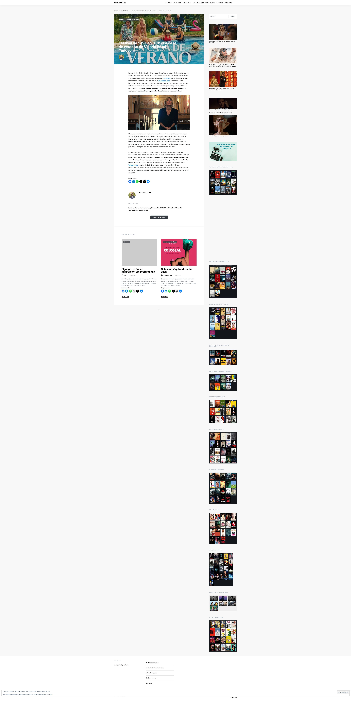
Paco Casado (130, 56)
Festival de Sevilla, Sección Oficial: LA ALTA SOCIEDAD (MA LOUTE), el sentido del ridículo (222, 65)
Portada (125, 10)
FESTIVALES (187, 3)
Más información (151, 673)
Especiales (228, 3)
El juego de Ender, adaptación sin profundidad (138, 270)
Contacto (149, 683)
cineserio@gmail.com (121, 665)
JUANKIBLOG (167, 275)
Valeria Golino (133, 165)
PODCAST (219, 3)
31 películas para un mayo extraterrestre (220, 136)
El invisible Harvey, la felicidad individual (220, 112)
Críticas (121, 19)
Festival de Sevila (133, 208)
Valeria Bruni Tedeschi (175, 208)
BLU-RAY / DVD (199, 3)
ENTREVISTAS (210, 3)
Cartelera (166, 242)
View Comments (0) (159, 217)
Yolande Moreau (143, 210)
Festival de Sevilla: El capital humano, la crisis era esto (222, 41)
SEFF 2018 (163, 208)
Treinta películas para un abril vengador (220, 110)
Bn (125, 275)
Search (232, 16)
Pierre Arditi (155, 208)
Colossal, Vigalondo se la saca (176, 270)
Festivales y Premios (132, 19)
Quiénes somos (151, 678)
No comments (139, 58)
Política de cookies (152, 663)
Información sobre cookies (154, 668)
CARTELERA (177, 3)
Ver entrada (125, 296)
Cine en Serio (120, 3)
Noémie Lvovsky (145, 208)
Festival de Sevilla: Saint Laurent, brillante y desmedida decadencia (221, 89)
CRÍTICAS (168, 3)
